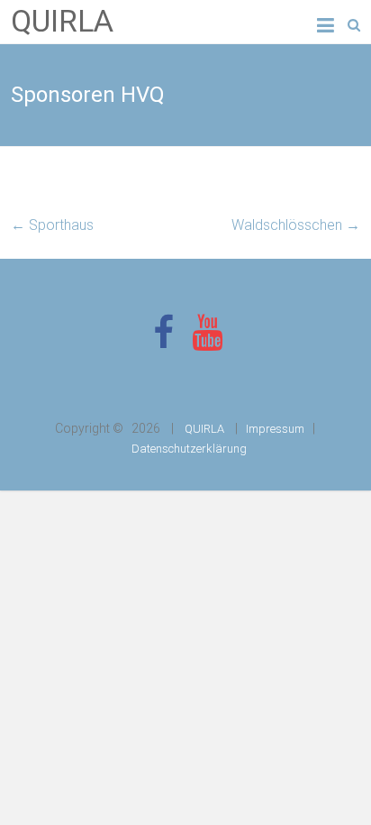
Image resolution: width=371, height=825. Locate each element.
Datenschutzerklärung (189, 448)
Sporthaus (52, 225)
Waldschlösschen (295, 225)
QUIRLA (62, 21)
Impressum (275, 428)
